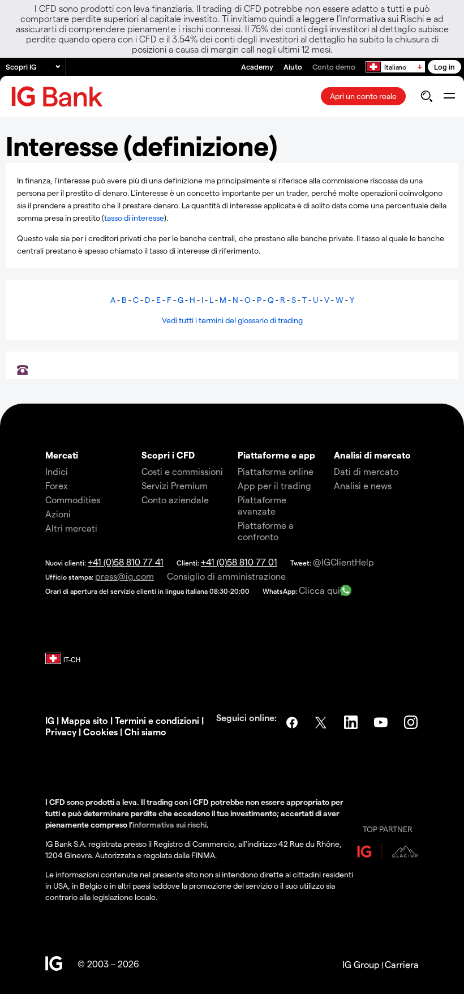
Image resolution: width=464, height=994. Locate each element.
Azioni (58, 513)
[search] (426, 96)
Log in (444, 66)
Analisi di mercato (372, 454)
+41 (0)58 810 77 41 (126, 561)
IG (49, 720)
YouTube (382, 722)
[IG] (57, 96)
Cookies (99, 731)
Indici (56, 471)
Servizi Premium (174, 485)
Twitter (322, 722)
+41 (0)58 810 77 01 (239, 561)
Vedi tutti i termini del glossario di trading (232, 320)
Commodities (72, 499)
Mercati (61, 454)
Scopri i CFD (168, 454)
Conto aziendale (175, 499)
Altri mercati (71, 527)
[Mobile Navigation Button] (449, 96)
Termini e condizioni (157, 720)
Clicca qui (319, 590)
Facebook (292, 722)
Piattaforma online (275, 471)
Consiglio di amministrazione (226, 576)
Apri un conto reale (363, 96)
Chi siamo (145, 731)
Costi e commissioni (182, 471)
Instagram (412, 722)
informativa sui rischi (169, 824)
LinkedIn (352, 722)
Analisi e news (363, 485)
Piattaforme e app (276, 454)
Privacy (60, 731)
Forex (56, 485)
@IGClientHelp (343, 561)
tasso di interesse (134, 217)
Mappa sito (84, 720)
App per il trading (274, 485)
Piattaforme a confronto (266, 531)
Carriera (402, 964)
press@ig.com (124, 576)
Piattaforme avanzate (262, 505)
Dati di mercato (366, 471)
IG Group (361, 964)
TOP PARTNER (388, 829)
